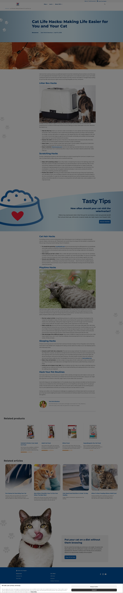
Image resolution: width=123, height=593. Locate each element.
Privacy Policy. (34, 591)
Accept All (94, 590)
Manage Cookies (94, 586)
